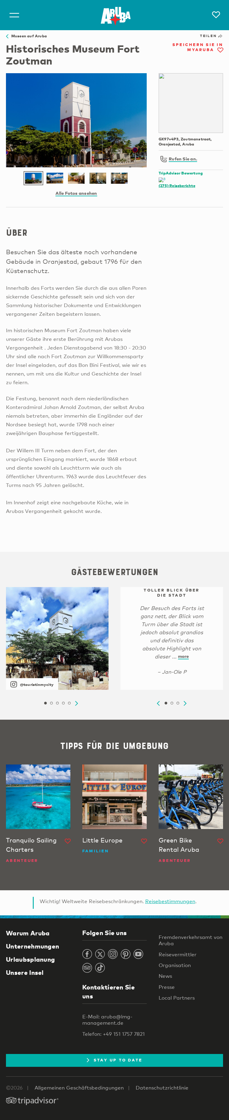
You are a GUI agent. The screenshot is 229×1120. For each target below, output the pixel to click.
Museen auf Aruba (27, 35)
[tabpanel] (57, 638)
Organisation (175, 965)
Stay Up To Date (118, 1060)
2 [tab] (51, 703)
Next (77, 704)
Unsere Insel (25, 972)
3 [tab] (57, 703)
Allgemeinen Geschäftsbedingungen (79, 1087)
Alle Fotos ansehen (76, 193)
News (165, 976)
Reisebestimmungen (170, 901)
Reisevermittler (177, 954)
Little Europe (102, 840)
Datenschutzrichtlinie (162, 1087)
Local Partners (177, 998)
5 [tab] (69, 703)
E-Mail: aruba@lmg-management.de (107, 1019)
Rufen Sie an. (183, 158)
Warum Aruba (27, 933)
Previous (158, 704)
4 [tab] (63, 703)
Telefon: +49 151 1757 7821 (113, 1034)
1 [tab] (45, 703)
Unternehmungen (32, 946)
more (183, 656)
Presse (167, 987)
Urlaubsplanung (30, 959)
